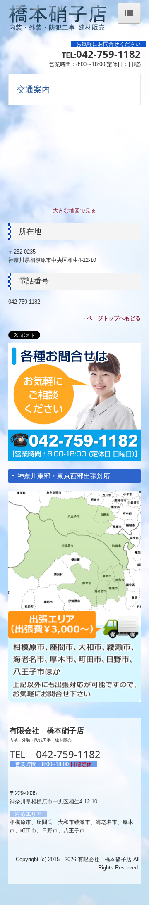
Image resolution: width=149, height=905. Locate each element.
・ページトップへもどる (111, 318)
